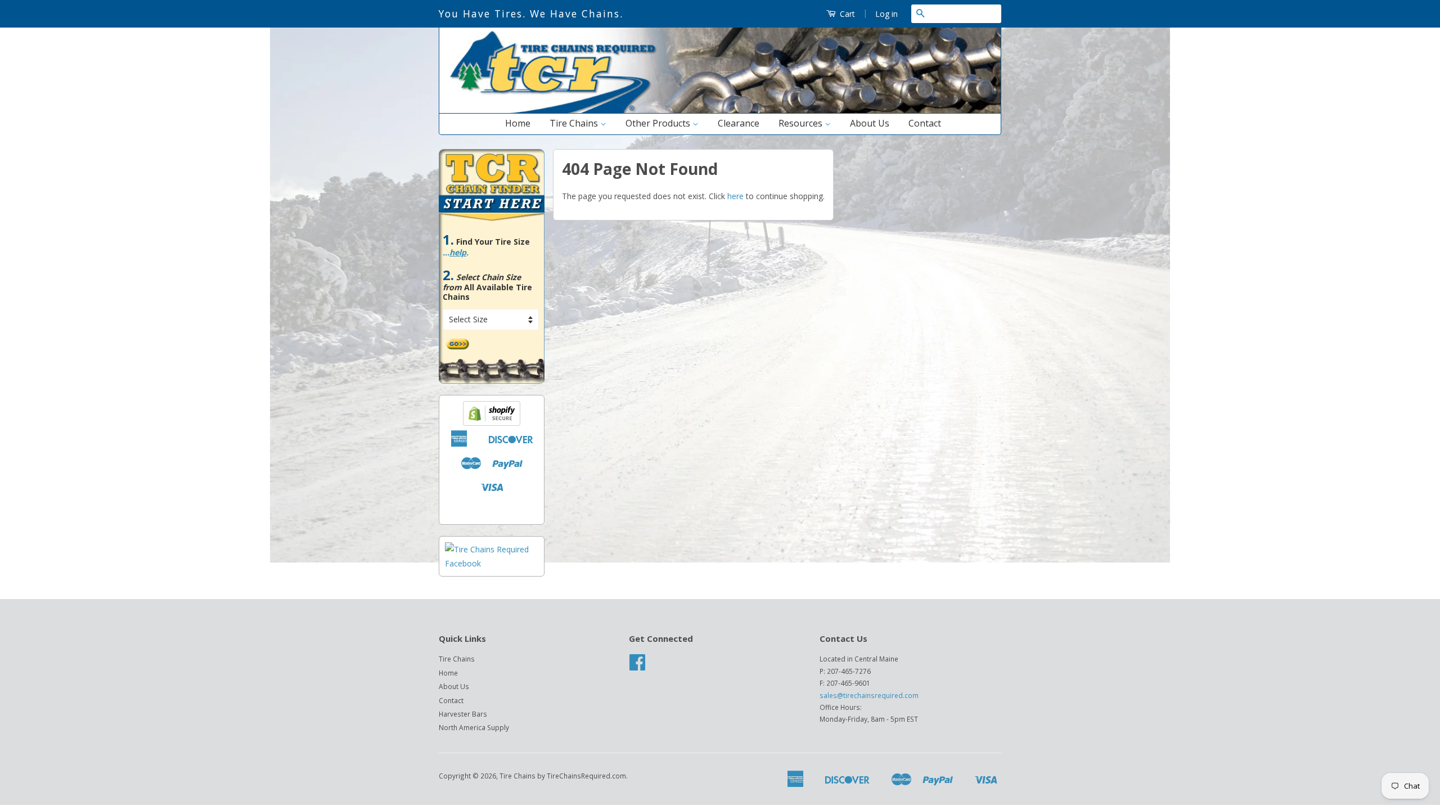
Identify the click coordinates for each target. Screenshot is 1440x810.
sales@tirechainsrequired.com (869, 695)
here (735, 196)
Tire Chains (575, 123)
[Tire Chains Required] (491, 563)
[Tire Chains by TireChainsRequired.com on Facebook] (637, 666)
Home (517, 123)
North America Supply (474, 727)
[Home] (720, 110)
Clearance (738, 123)
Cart (846, 13)
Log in (886, 13)
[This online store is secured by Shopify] (491, 422)
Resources (801, 123)
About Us (869, 123)
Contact (924, 123)
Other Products (659, 123)
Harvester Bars (463, 713)
